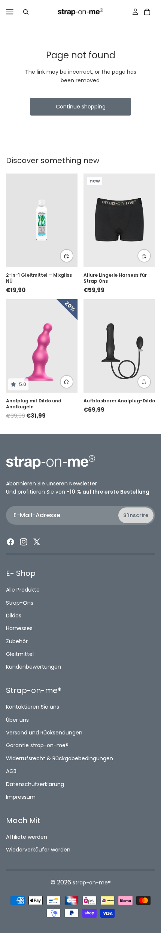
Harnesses (19, 628)
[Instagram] (23, 541)
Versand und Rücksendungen (44, 732)
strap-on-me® (92, 882)
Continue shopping (81, 106)
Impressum (21, 797)
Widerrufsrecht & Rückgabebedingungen (59, 758)
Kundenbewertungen (33, 667)
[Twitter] (36, 541)
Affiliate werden (26, 837)
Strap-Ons (19, 603)
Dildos (13, 615)
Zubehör (17, 641)
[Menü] (10, 12)
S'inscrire (136, 515)
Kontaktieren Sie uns (32, 707)
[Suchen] (26, 12)
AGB (11, 771)
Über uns (17, 720)
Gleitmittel (20, 654)
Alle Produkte (23, 589)
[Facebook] (10, 541)
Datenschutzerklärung (35, 784)
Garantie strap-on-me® (37, 745)
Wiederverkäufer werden (38, 849)
